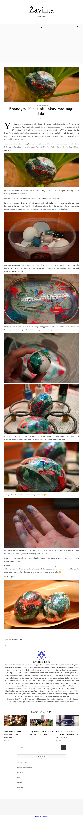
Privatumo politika (41, 817)
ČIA (26, 193)
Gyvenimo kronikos (41, 105)
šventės (8, 635)
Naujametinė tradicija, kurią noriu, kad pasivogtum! (13, 734)
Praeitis (20, 788)
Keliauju (20, 773)
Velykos (16, 635)
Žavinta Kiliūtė (16, 640)
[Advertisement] (41, 46)
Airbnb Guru (22, 763)
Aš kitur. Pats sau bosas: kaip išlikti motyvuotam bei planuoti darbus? (67, 734)
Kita (18, 778)
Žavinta (41, 10)
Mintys (19, 783)
